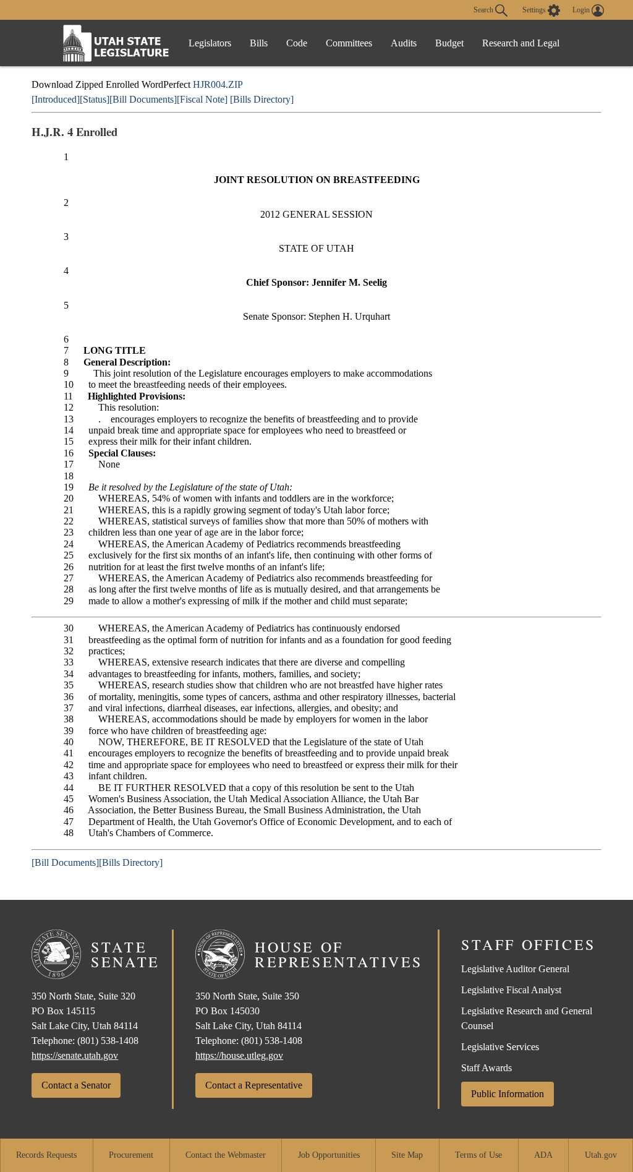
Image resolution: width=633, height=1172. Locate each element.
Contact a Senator (76, 1085)
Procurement (131, 1155)
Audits (404, 43)
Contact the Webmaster (225, 1155)
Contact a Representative (253, 1085)
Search (484, 9)
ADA (543, 1155)
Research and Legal (520, 43)
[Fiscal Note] (202, 99)
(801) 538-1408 (107, 1040)
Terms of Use (478, 1155)
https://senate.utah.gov (75, 1055)
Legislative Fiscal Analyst (511, 990)
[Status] (94, 99)
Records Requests (46, 1155)
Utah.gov (601, 1155)
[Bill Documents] (143, 99)
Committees (349, 43)
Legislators (210, 43)
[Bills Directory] (262, 99)
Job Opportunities (329, 1155)
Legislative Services (500, 1047)
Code (296, 43)
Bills (259, 43)
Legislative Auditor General (515, 969)
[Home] (116, 43)
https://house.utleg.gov (239, 1055)
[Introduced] (56, 99)
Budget (449, 43)
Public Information (507, 1094)
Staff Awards (486, 1068)
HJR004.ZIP (218, 84)
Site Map (407, 1155)
